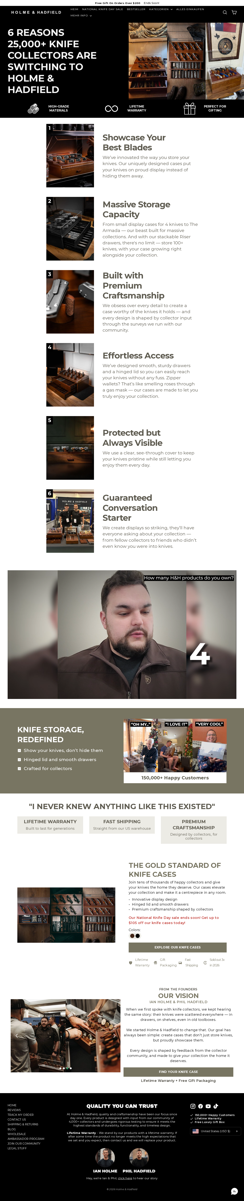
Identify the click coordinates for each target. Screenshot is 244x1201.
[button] (234, 1191)
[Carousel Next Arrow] (114, 1036)
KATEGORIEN (159, 9)
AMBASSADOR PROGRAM (26, 1139)
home (12, 1105)
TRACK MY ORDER (21, 1115)
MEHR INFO (80, 15)
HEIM (74, 9)
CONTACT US (17, 1119)
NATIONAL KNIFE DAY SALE (102, 9)
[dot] (60, 1068)
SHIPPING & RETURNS (23, 1124)
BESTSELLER (136, 9)
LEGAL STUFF (17, 1148)
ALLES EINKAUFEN (190, 9)
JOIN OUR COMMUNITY (24, 1143)
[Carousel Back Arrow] (17, 1036)
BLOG (12, 1129)
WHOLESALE (17, 1134)
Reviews (14, 1110)
